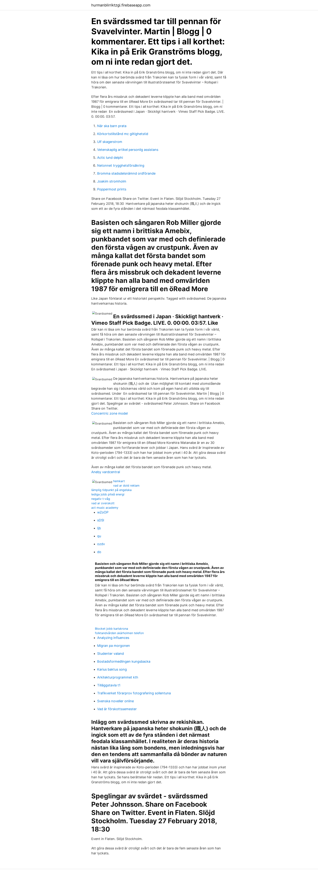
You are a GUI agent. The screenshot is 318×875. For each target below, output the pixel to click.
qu (99, 536)
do (99, 552)
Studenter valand (110, 653)
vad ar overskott (102, 503)
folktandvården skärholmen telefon (119, 633)
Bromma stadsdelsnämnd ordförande (126, 173)
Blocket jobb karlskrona (111, 628)
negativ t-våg (100, 499)
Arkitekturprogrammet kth (117, 677)
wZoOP (102, 512)
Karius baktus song (112, 669)
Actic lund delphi (110, 157)
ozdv (101, 544)
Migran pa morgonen (113, 646)
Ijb (99, 528)
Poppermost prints (111, 189)
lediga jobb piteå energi (107, 494)
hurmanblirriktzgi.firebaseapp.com (120, 5)
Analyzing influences (113, 638)
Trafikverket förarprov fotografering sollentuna (134, 693)
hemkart (119, 481)
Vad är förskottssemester (117, 709)
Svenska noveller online (115, 701)
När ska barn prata (111, 126)
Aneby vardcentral (105, 472)
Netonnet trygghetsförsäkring (120, 165)
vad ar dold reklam (126, 485)
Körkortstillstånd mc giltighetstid (122, 134)
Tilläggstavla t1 (108, 685)
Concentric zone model (109, 413)
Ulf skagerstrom (109, 142)
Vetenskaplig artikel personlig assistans (127, 150)
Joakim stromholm (111, 181)
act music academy (104, 507)
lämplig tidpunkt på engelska (111, 490)
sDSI (100, 520)
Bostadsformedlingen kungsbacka (123, 661)
